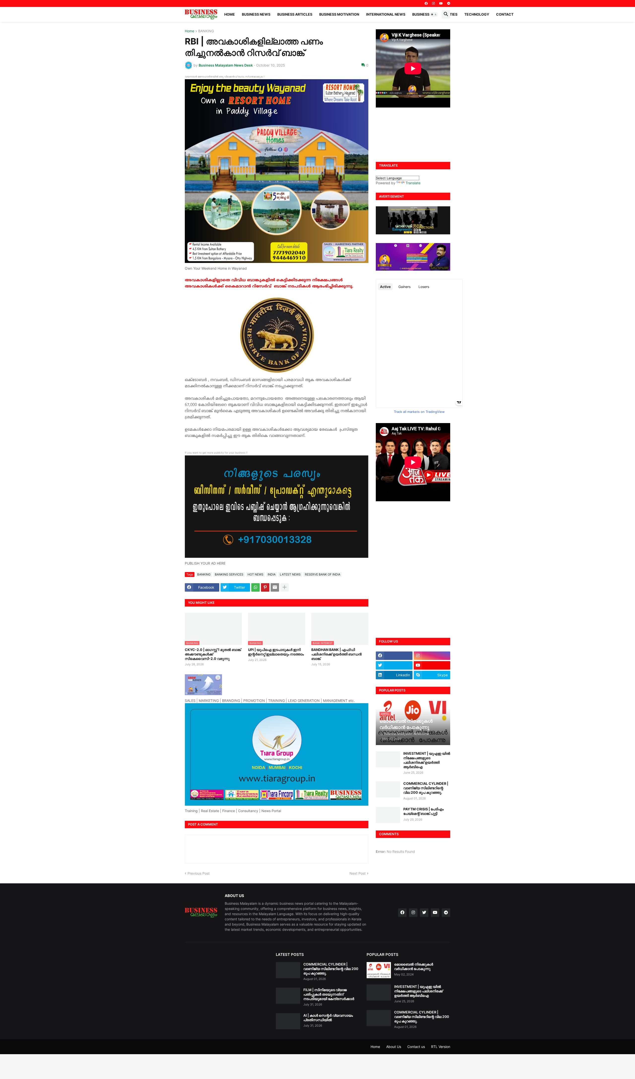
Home (229, 14)
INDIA (272, 574)
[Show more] (284, 587)
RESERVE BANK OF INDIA (322, 574)
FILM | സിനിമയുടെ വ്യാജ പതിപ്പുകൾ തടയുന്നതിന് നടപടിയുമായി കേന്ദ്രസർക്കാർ (328, 994)
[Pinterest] (265, 587)
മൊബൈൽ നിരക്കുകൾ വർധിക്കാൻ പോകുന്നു (413, 966)
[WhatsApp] (255, 587)
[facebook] (426, 3)
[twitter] (394, 665)
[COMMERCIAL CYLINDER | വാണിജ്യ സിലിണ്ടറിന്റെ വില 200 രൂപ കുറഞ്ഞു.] (388, 789)
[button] (434, 14)
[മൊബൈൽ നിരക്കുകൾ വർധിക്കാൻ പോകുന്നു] (379, 970)
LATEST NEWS (290, 574)
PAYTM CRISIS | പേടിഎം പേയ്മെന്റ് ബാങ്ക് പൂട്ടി (423, 811)
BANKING (206, 31)
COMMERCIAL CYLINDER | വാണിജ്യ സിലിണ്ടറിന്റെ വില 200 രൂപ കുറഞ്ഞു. (425, 787)
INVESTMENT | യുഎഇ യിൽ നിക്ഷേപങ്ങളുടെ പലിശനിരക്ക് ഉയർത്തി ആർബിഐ (426, 760)
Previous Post (199, 873)
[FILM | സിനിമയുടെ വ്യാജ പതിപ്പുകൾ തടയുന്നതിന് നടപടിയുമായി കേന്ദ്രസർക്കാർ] (288, 996)
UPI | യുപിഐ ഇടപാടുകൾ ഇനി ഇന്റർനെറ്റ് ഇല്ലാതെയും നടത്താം (276, 651)
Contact (504, 14)
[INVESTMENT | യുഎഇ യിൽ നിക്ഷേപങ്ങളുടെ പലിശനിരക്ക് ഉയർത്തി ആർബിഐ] (388, 759)
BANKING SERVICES (229, 574)
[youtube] (441, 3)
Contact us (416, 1046)
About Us (393, 1046)
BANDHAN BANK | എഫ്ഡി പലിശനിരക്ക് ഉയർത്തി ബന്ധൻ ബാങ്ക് (336, 654)
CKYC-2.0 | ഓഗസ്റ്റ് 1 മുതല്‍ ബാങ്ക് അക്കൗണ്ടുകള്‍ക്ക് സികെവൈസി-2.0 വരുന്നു (213, 654)
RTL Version (440, 1046)
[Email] (275, 587)
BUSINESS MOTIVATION (339, 14)
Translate (413, 183)
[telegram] (448, 3)
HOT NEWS (255, 574)
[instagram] (433, 3)
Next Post (357, 873)
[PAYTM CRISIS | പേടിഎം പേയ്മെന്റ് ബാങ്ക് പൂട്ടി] (388, 815)
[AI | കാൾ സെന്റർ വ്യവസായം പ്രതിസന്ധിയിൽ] (288, 1021)
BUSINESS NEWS (256, 14)
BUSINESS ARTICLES (294, 14)
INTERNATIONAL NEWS (385, 14)
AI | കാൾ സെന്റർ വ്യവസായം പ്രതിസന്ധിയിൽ (328, 1017)
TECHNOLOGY (476, 14)
